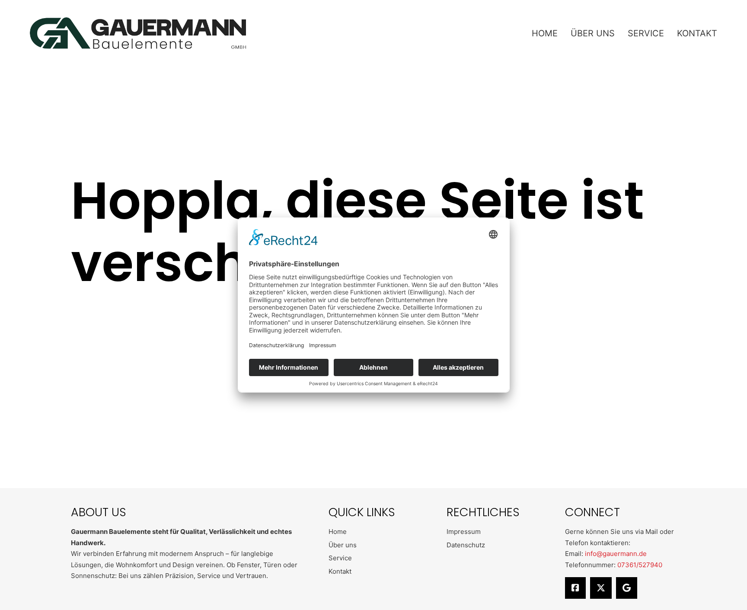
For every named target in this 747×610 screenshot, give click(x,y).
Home (545, 33)
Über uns (593, 33)
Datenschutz (466, 545)
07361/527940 (639, 565)
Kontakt (697, 33)
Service (646, 33)
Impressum (464, 531)
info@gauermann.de (616, 553)
